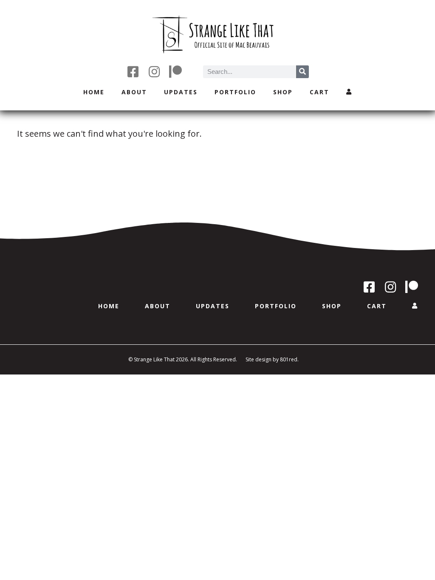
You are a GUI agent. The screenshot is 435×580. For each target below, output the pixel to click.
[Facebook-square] (133, 71)
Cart (319, 92)
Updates (181, 92)
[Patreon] (175, 71)
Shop (283, 92)
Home (94, 92)
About (134, 92)
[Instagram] (154, 71)
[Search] (302, 71)
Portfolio (235, 92)
